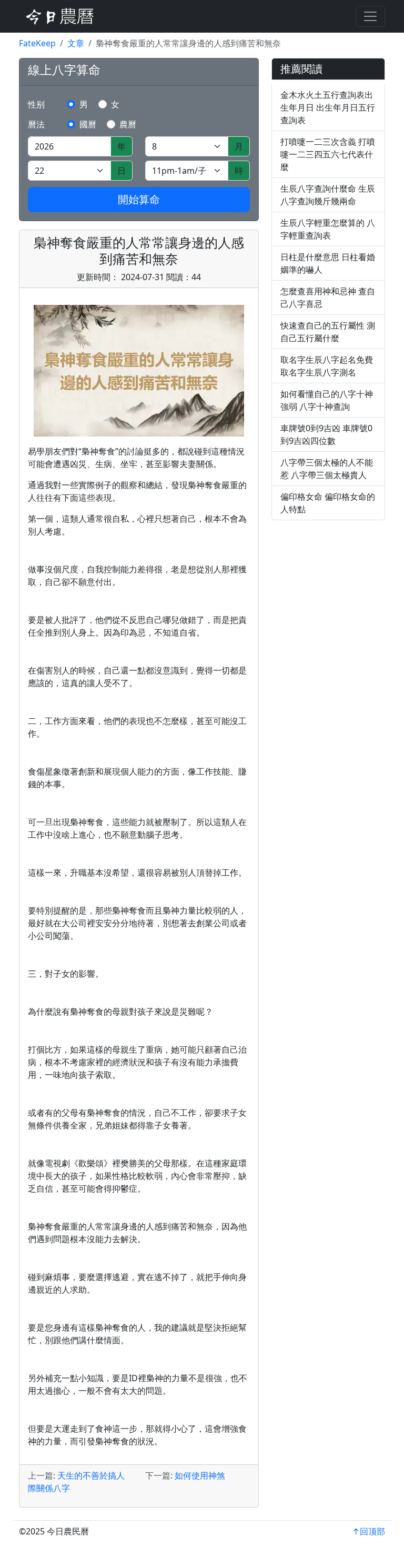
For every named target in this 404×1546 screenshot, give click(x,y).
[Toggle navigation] (370, 16)
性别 (36, 104)
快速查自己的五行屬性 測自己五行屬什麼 (327, 332)
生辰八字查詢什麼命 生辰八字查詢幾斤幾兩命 (327, 195)
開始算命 (139, 199)
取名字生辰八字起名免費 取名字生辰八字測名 (326, 366)
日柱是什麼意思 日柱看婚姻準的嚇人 (327, 263)
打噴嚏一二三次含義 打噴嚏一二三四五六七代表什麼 (327, 154)
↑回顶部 (368, 1531)
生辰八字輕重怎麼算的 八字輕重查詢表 (327, 229)
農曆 (127, 124)
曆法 (36, 124)
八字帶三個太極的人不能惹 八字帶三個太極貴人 (326, 469)
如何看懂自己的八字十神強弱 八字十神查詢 (326, 400)
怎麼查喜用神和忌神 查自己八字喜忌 (327, 297)
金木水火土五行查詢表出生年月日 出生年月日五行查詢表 (327, 107)
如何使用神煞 (200, 1475)
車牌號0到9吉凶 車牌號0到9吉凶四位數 (326, 434)
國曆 (87, 124)
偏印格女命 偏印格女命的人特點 (327, 503)
